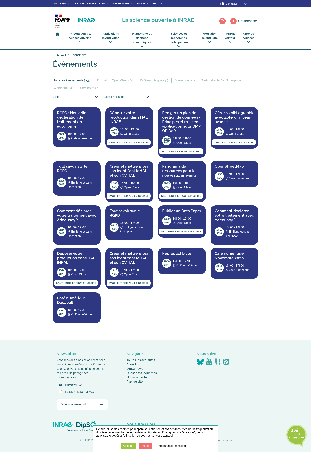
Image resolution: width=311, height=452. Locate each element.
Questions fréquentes (142, 373)
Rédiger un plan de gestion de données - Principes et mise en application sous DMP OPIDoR (181, 121)
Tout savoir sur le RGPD (72, 168)
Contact (227, 440)
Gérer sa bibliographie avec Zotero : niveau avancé (234, 117)
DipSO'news (135, 368)
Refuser (145, 445)
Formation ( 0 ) (185, 80)
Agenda (132, 364)
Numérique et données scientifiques (142, 38)
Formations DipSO (79, 391)
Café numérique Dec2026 (71, 300)
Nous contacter (137, 377)
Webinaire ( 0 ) (64, 88)
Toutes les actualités (141, 360)
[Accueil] (58, 36)
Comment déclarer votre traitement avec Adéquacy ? (76, 215)
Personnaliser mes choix (172, 445)
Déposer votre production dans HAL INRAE (128, 117)
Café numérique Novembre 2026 (229, 255)
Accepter (128, 445)
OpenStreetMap (229, 166)
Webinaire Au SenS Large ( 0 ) (221, 80)
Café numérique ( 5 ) (154, 80)
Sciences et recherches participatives (179, 38)
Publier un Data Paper (181, 211)
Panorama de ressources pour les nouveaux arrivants (179, 170)
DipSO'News (74, 385)
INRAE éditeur (230, 36)
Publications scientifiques (110, 36)
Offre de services (248, 36)
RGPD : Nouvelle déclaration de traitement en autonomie (71, 119)
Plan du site (135, 381)
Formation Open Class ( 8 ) (115, 80)
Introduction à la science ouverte (80, 36)
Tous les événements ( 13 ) (72, 80)
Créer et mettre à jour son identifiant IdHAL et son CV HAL (129, 170)
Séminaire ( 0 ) (90, 88)
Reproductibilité (176, 253)
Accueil (61, 55)
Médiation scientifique (210, 36)
